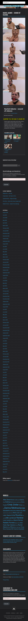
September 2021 (6, 367)
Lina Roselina (17, 515)
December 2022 (6, 327)
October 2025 (5, 238)
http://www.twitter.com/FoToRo (17, 577)
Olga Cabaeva (11, 525)
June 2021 (5, 375)
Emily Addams (17, 510)
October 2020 (5, 395)
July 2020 (5, 403)
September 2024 (6, 272)
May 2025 (5, 251)
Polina (17, 525)
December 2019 (6, 422)
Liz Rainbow (18, 517)
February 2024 (6, 291)
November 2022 (6, 330)
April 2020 (5, 411)
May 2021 (5, 377)
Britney (19, 502)
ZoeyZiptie (21, 529)
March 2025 (5, 257)
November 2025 (6, 236)
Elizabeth (6, 510)
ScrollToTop (14, 608)
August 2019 (5, 432)
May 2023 (5, 314)
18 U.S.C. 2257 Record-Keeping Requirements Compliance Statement (15, 617)
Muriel (12, 520)
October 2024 (5, 270)
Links (21, 613)
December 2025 (6, 233)
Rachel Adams (14, 113)
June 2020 (5, 406)
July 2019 (5, 435)
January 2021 (5, 388)
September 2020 (6, 398)
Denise (22, 507)
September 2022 (6, 335)
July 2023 (5, 309)
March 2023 (5, 319)
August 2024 (5, 275)
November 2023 (6, 298)
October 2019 (5, 427)
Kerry (14, 513)
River (9, 527)
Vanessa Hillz (9, 529)
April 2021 (5, 380)
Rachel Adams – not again (16, 140)
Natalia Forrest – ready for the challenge (11, 203)
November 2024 (6, 267)
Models (13, 613)
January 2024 (5, 293)
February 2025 (6, 259)
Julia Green (11, 512)
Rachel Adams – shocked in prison (7, 141)
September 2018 (6, 461)
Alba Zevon (7, 499)
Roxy (12, 527)
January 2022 (5, 356)
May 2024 (5, 283)
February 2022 (6, 354)
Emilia (11, 510)
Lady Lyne (19, 512)
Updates (8, 613)
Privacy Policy (6, 579)
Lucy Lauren (7, 520)
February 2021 (6, 385)
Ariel (4, 502)
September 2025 (6, 241)
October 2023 (5, 301)
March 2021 (5, 382)
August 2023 (5, 306)
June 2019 (5, 437)
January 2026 (5, 230)
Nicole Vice (17, 522)
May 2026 (5, 220)
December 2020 (6, 390)
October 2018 (5, 458)
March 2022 (5, 351)
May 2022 (5, 346)
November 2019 (6, 424)
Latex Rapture (7, 515)
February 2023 (6, 322)
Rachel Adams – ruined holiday (7, 150)
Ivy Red (23, 510)
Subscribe (6, 184)
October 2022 (5, 333)
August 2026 (5, 212)
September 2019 (6, 430)
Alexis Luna (14, 499)
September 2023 (6, 304)
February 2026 (6, 228)
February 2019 (6, 448)
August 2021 (5, 369)
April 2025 (5, 254)
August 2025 (5, 243)
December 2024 (6, 264)
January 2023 (5, 325)
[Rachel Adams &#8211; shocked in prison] (8, 137)
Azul (11, 502)
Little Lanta (9, 517)
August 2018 (5, 464)
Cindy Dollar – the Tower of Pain (9, 196)
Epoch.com (10, 480)
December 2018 (6, 453)
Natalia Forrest (8, 522)
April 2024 (5, 285)
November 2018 (6, 456)
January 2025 (5, 262)
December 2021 (6, 359)
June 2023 (5, 312)
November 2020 (6, 393)
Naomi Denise (18, 520)
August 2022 (5, 338)
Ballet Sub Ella (15, 502)
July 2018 (5, 466)
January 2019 (5, 451)
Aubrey (7, 502)
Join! (17, 613)
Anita (18, 499)
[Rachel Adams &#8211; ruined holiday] (8, 146)
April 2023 (5, 317)
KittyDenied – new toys (7, 193)
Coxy (20, 505)
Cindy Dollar (12, 504)
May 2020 (5, 409)
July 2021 (5, 372)
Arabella (21, 499)
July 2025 (5, 246)
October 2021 (5, 364)
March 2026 (5, 225)
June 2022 (5, 343)
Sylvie (19, 527)
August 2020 (5, 401)
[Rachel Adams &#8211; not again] (17, 137)
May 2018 (5, 471)
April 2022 (5, 348)
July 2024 (5, 278)
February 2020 (6, 416)
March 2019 (5, 445)
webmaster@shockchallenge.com (12, 574)
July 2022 (5, 340)
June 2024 (5, 280)
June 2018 (5, 469)
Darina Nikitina (11, 507)
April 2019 (5, 443)
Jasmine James (6, 512)
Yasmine (16, 529)
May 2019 (5, 440)
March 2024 (5, 288)
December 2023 (6, 296)
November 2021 (6, 361)
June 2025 (5, 249)
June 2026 (5, 217)
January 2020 (5, 419)
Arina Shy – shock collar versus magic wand (12, 201)
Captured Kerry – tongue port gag (9, 198)
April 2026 (5, 222)
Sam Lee (16, 527)
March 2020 (5, 414)
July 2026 (5, 215)
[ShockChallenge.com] (14, 5)
